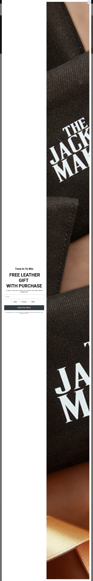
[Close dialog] (88, 2)
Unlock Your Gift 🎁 (24, 307)
